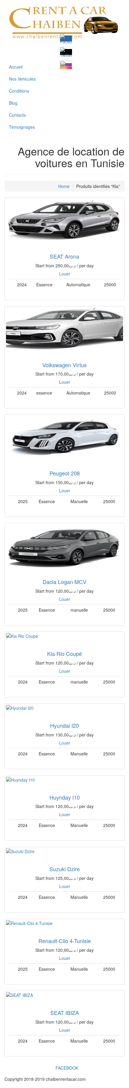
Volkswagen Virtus (64, 365)
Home (64, 186)
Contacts (17, 115)
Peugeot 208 (65, 473)
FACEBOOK (66, 1068)
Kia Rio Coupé (64, 653)
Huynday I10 (65, 797)
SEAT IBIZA (64, 1012)
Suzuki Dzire (65, 869)
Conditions (19, 91)
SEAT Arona (64, 256)
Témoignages (22, 127)
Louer (64, 274)
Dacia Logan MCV (64, 581)
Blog (13, 103)
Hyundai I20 (64, 725)
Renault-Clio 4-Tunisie (64, 941)
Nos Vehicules (22, 79)
